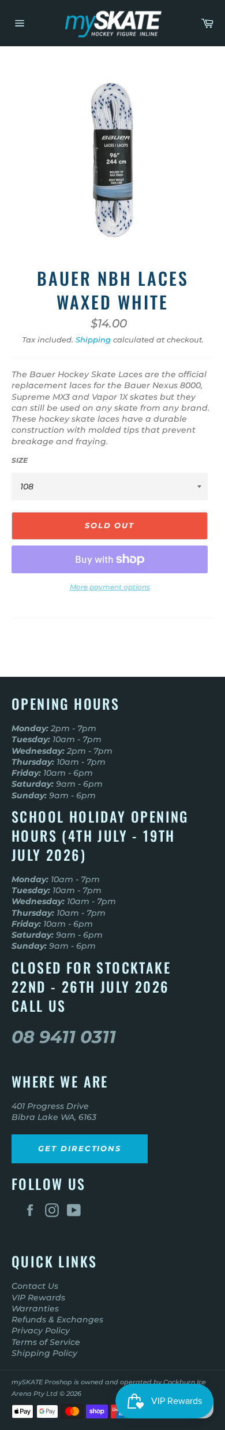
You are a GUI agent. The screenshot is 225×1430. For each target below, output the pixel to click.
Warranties (35, 1308)
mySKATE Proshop (42, 1382)
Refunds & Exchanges (57, 1319)
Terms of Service (46, 1342)
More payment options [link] (110, 587)
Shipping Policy (44, 1353)
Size (20, 460)
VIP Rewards (38, 1297)
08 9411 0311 (64, 1037)
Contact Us (35, 1286)
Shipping (93, 339)
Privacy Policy (41, 1330)
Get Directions (79, 1148)
